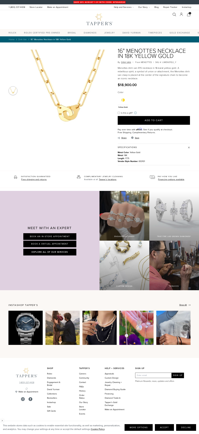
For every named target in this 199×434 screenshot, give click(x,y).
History (82, 391)
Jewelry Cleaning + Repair (113, 384)
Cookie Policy (98, 429)
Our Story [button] (143, 7)
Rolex (179, 22)
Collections (52, 393)
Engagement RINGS (124, 236)
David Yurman (53, 389)
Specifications (127, 147)
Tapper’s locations (108, 179)
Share (124, 137)
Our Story (83, 402)
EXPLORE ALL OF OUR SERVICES (50, 252)
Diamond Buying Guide (115, 389)
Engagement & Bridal (53, 384)
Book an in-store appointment (50, 236)
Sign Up (178, 375)
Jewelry (109, 32)
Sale (49, 406)
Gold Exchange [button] (180, 32)
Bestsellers (52, 398)
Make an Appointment (57, 7)
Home (11, 39)
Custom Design (124, 286)
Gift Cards (51, 411)
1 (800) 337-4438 (17, 7)
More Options (139, 427)
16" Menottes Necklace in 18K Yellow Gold (51, 39)
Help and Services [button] (123, 7)
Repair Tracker (170, 7)
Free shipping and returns (34, 179)
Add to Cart (154, 120)
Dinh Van (22, 39)
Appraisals (109, 373)
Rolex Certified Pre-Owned (42, 32)
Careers (82, 373)
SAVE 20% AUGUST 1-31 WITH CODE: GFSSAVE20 (99, 2)
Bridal (72, 32)
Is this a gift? (127, 112)
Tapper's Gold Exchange (111, 404)
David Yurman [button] (132, 32)
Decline (186, 427)
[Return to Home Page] (26, 373)
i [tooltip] (135, 113)
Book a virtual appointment (49, 243)
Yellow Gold (123, 107)
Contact (82, 382)
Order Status (82, 397)
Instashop (186, 7)
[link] (189, 14)
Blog (156, 7)
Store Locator (36, 7)
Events (82, 413)
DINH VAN (126, 62)
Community (84, 378)
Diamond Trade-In (113, 398)
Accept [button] (164, 427)
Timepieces (155, 32)
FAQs (81, 386)
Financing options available (171, 179)
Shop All (183, 304)
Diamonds (90, 32)
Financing (109, 393)
